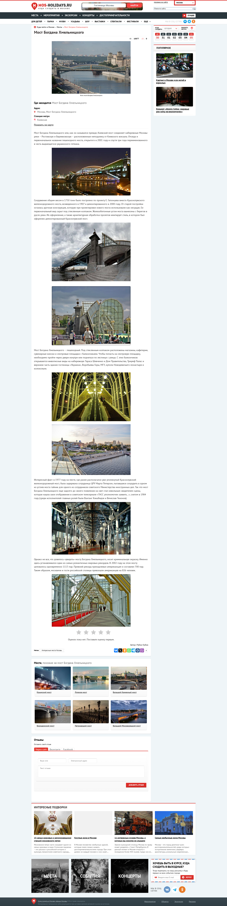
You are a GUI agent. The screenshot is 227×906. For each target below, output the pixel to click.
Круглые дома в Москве (85, 837)
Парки (50, 21)
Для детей (36, 21)
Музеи (62, 21)
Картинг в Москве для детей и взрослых (171, 81)
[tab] (41, 749)
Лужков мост (81, 692)
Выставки (100, 21)
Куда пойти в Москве (45, 27)
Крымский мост (44, 692)
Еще (146, 21)
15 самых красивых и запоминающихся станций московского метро (52, 839)
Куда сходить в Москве (54, 8)
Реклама (192, 901)
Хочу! (189, 877)
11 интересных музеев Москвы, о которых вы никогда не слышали (130, 839)
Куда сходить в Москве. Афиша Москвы (52, 901)
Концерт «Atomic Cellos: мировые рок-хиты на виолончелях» (172, 110)
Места (34, 15)
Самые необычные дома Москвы (170, 837)
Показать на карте (43, 124)
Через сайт (41, 749)
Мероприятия (52, 15)
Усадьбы (75, 21)
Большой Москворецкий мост (127, 725)
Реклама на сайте (161, 2)
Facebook (68, 749)
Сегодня (167, 28)
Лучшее (190, 15)
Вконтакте (55, 749)
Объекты (165, 901)
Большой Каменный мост (125, 692)
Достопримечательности (115, 15)
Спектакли (116, 21)
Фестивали (133, 21)
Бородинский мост (45, 725)
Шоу (87, 21)
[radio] (77, 633)
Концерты (88, 15)
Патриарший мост (83, 725)
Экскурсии (71, 15)
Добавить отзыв (136, 785)
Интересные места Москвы (52, 650)
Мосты (60, 27)
